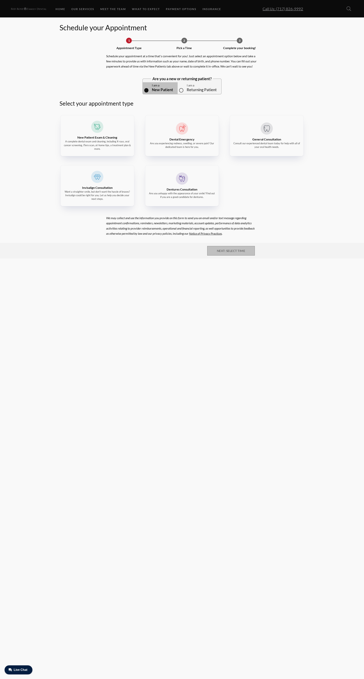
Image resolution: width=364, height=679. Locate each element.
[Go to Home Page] (28, 8)
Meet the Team (113, 9)
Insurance (211, 9)
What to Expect (146, 9)
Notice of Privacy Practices (205, 233)
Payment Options (181, 9)
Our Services (82, 9)
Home (60, 9)
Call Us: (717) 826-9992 (283, 8)
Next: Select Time (231, 250)
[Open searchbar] (349, 9)
